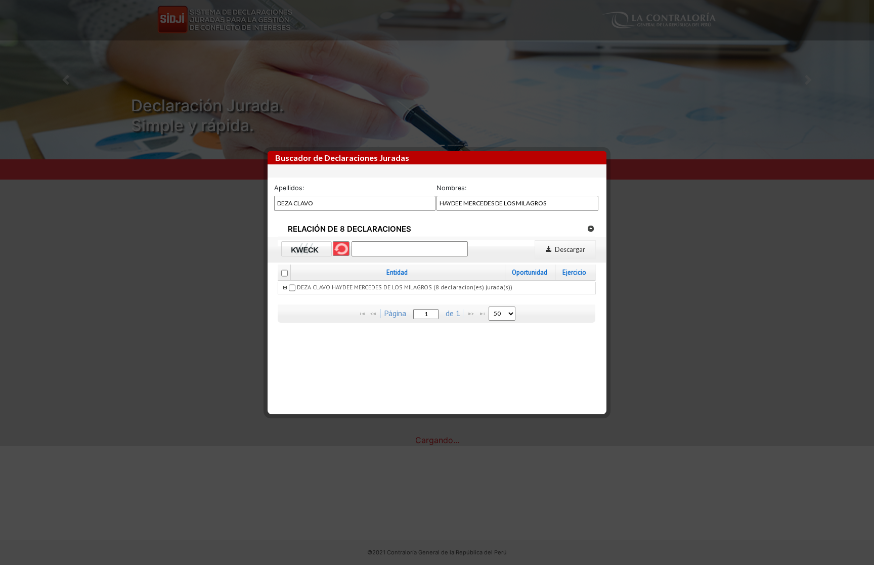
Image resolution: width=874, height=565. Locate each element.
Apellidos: (289, 188)
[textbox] (426, 314)
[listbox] (502, 314)
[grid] (437, 288)
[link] (590, 228)
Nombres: (451, 188)
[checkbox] (284, 273)
